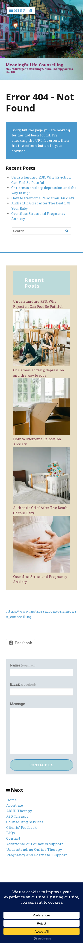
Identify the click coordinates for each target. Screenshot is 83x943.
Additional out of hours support (34, 843)
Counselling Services (24, 822)
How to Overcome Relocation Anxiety (42, 198)
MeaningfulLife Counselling (34, 64)
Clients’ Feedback (21, 827)
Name (23, 665)
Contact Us (41, 765)
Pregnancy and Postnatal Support (36, 855)
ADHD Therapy (19, 810)
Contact (13, 838)
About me (14, 805)
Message (17, 703)
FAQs (10, 832)
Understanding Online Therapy (34, 849)
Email (23, 684)
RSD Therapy (17, 816)
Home (11, 800)
